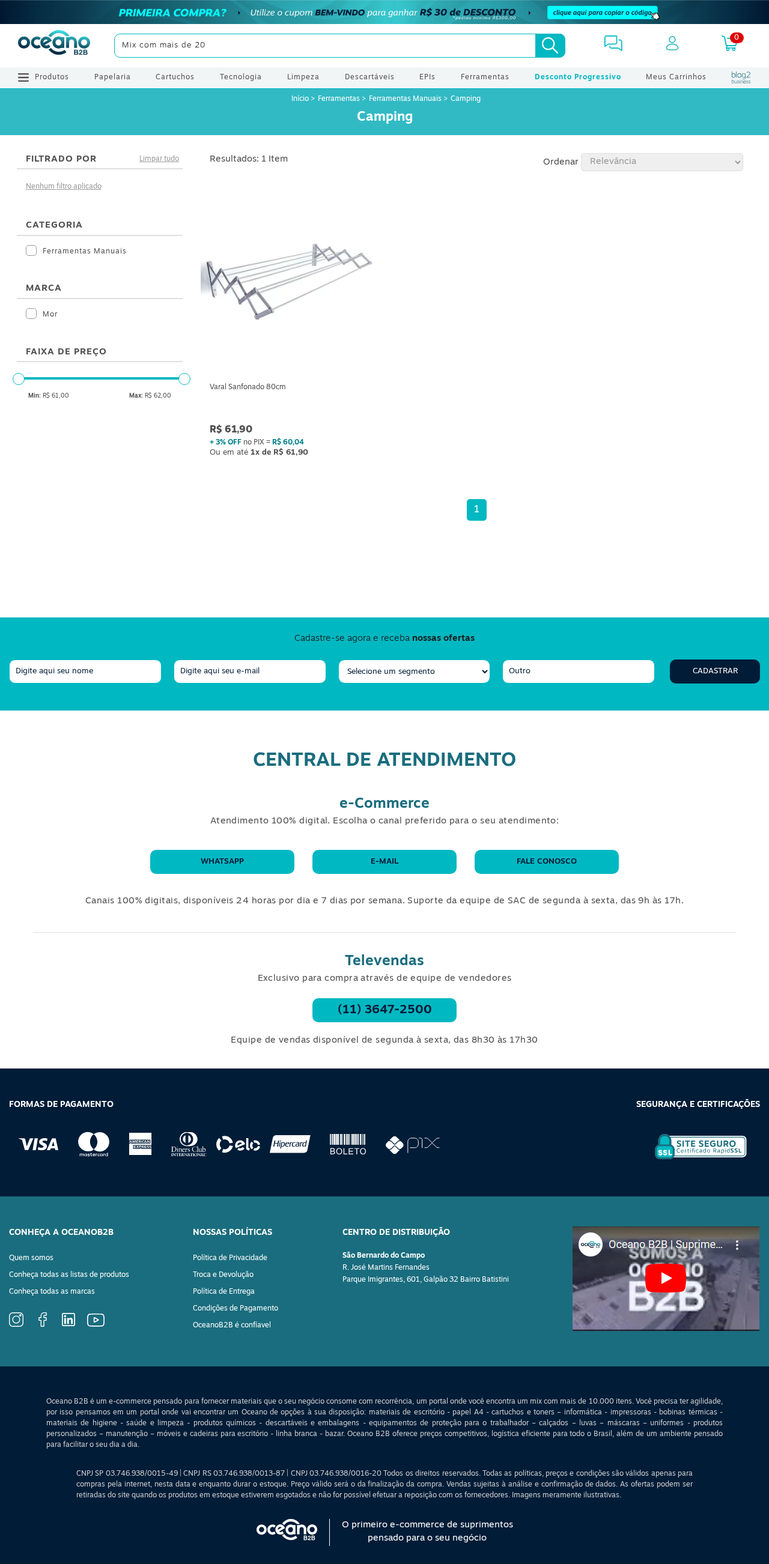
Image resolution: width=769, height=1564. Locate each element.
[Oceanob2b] (54, 45)
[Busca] (550, 46)
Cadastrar (715, 671)
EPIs (427, 77)
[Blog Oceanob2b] (741, 77)
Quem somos (31, 1258)
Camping (466, 99)
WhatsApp (222, 861)
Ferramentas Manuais (405, 99)
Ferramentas (485, 77)
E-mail (384, 861)
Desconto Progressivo (578, 77)
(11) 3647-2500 (385, 1010)
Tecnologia (241, 77)
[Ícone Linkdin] (68, 1324)
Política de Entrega (224, 1292)
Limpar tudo (159, 159)
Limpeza (303, 77)
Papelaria (112, 77)
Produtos (52, 77)
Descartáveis (370, 77)
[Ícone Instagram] (16, 1325)
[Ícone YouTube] (96, 1325)
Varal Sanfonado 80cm (248, 387)
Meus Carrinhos (676, 77)
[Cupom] (384, 12)
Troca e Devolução (223, 1275)
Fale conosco (547, 861)
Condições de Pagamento (235, 1308)
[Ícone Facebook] (42, 1325)
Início (301, 99)
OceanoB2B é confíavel (232, 1325)
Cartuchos (175, 77)
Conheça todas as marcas (52, 1292)
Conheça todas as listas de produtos (69, 1275)
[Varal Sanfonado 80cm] (292, 283)
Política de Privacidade (230, 1258)
